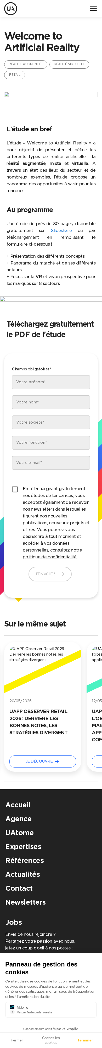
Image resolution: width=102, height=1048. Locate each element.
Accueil (18, 805)
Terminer (85, 1040)
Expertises (23, 846)
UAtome (19, 833)
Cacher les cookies (51, 1040)
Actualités (22, 874)
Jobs (13, 922)
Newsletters (25, 902)
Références (24, 860)
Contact (19, 888)
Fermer (17, 1040)
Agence (18, 819)
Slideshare (61, 230)
